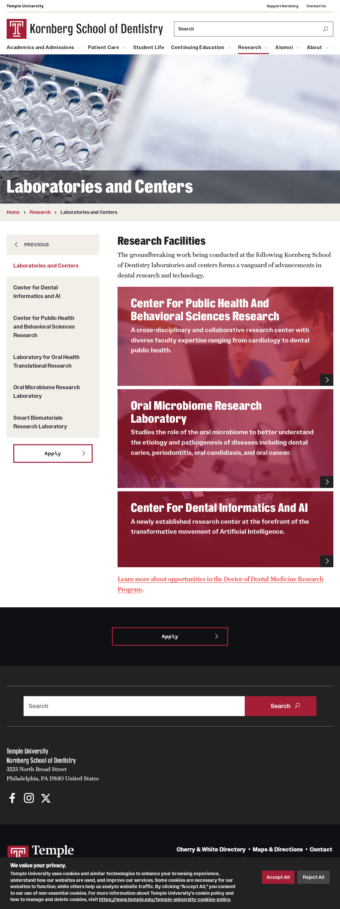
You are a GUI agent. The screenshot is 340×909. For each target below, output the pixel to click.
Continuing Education (197, 47)
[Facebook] (12, 799)
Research (249, 47)
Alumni (284, 47)
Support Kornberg (282, 6)
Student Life (148, 47)
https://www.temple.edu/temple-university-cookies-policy (164, 899)
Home (13, 212)
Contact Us (316, 6)
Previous (36, 245)
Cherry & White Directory (211, 849)
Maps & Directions (278, 849)
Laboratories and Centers (46, 265)
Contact (321, 849)
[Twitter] (45, 799)
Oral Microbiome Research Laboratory (46, 391)
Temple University (25, 6)
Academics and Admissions (40, 47)
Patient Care (103, 47)
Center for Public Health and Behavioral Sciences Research (44, 326)
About (314, 47)
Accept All (278, 877)
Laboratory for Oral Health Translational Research (46, 361)
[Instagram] (29, 799)
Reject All (313, 877)
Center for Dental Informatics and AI (36, 291)
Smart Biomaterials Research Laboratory (40, 422)
